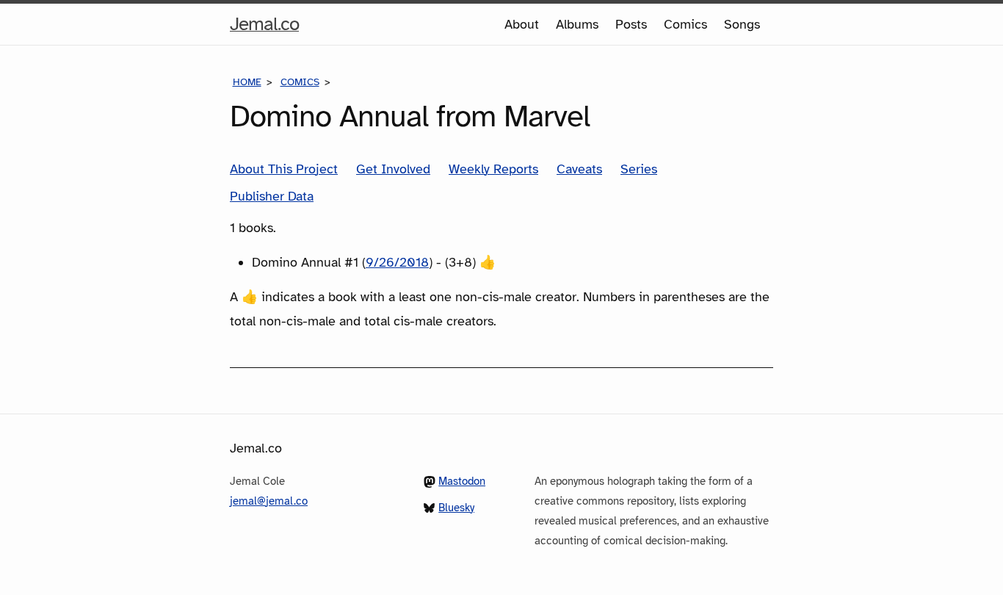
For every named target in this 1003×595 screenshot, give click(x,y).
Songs (742, 24)
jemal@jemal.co (269, 501)
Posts (631, 24)
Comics (685, 24)
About (521, 24)
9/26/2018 (397, 262)
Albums (577, 24)
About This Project (284, 169)
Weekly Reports (493, 169)
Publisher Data (272, 196)
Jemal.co (264, 28)
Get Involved (393, 169)
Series (638, 169)
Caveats (579, 169)
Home (247, 82)
